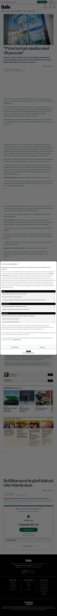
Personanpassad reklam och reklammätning (12, 297)
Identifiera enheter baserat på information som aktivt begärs (15, 309)
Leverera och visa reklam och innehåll (10, 318)
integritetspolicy (17, 339)
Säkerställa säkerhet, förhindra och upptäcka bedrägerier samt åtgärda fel (18, 315)
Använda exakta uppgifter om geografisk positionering (14, 306)
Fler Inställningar (14, 347)
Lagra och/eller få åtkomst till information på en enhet (14, 294)
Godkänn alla (42, 347)
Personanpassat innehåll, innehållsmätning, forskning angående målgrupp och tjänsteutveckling (23, 300)
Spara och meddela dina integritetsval (10, 321)
